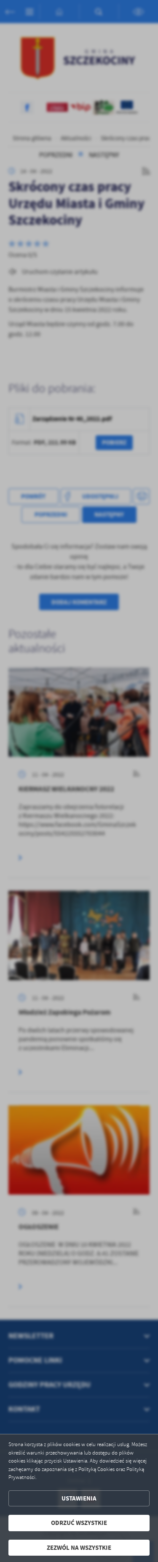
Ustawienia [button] (79, 1498)
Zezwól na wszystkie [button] (79, 1547)
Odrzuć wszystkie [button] (79, 1523)
